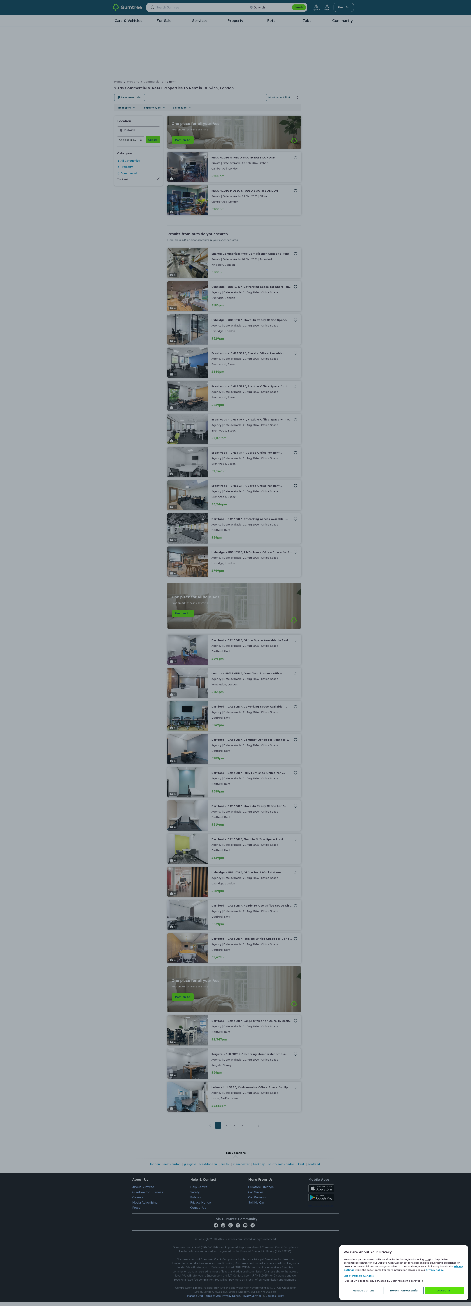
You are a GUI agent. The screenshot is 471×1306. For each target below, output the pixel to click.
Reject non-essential (404, 1290)
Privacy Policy (434, 1269)
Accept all (444, 1290)
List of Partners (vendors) (359, 1275)
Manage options (363, 1290)
